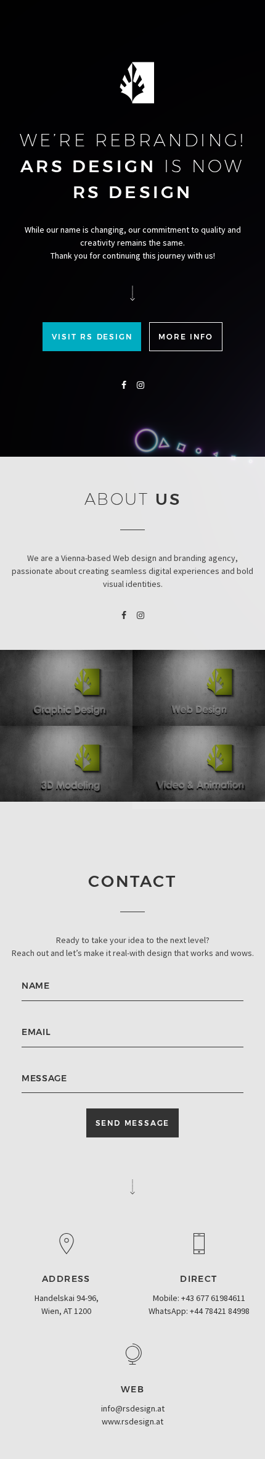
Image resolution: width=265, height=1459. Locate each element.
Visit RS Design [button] (92, 336)
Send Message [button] (133, 1123)
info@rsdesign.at (133, 1408)
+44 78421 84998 (220, 1310)
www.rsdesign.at (132, 1421)
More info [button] (185, 336)
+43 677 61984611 (213, 1297)
